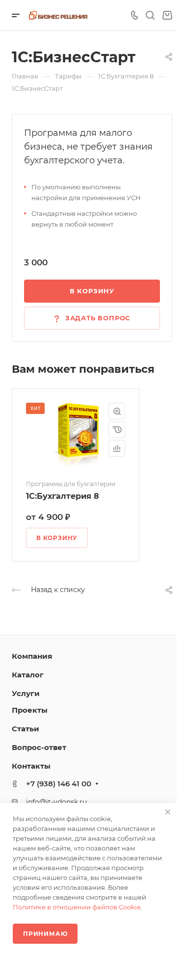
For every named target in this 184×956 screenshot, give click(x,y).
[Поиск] (150, 15)
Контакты (31, 766)
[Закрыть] (168, 812)
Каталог (28, 674)
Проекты (30, 710)
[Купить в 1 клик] (117, 430)
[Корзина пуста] (167, 15)
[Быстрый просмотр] (117, 411)
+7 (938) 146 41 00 (58, 783)
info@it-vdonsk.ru (56, 802)
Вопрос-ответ (39, 747)
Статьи (25, 728)
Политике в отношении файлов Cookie (77, 907)
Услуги (26, 693)
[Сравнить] (117, 448)
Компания (32, 656)
